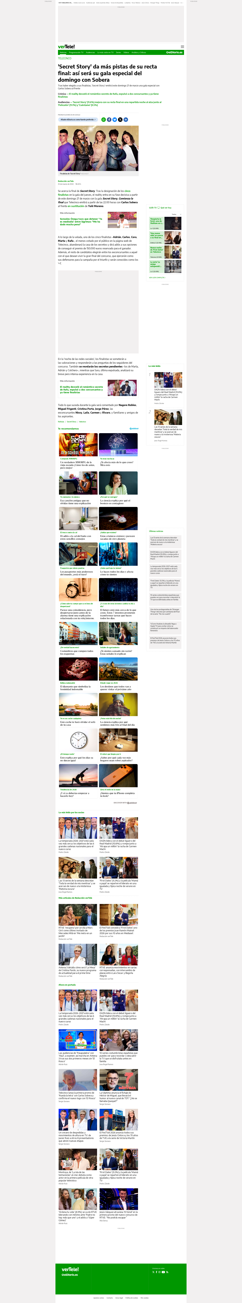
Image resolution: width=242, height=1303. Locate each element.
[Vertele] (70, 1269)
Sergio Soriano (64, 1101)
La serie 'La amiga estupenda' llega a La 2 (155, 264)
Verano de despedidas (117, 3)
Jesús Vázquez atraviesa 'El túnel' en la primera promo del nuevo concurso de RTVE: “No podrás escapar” (119, 1214)
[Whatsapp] (103, 119)
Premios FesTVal (165, 3)
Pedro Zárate (64, 852)
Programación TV (76, 52)
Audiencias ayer (90, 3)
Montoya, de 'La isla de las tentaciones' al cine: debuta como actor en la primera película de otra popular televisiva (76, 1176)
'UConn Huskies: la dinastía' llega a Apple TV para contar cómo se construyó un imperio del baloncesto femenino (164, 627)
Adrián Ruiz (63, 1064)
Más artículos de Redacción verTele (75, 898)
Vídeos (126, 52)
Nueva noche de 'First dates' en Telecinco (156, 250)
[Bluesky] (114, 119)
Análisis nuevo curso (79, 3)
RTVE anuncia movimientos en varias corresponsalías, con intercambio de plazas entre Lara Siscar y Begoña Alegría (118, 971)
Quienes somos (99, 1298)
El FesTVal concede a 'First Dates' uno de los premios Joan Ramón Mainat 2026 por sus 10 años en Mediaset (118, 930)
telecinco (82, 422)
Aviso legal (119, 1298)
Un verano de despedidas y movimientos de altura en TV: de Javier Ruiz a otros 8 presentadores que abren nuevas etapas (76, 1136)
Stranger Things (154, 3)
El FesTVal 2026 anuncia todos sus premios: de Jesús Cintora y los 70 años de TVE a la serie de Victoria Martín (119, 1135)
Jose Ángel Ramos (65, 892)
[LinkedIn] (126, 119)
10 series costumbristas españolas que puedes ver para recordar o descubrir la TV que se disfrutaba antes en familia (119, 1057)
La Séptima (127, 3)
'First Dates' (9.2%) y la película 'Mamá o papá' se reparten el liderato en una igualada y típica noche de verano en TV (119, 884)
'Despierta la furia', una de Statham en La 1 (156, 221)
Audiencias (90, 52)
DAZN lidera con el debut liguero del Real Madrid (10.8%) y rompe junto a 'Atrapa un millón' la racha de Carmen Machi (118, 844)
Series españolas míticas (103, 3)
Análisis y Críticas (139, 52)
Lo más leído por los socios (71, 812)
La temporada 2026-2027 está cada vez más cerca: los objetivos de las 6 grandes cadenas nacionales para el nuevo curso (76, 844)
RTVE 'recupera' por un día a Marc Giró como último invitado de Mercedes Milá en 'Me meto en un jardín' (76, 931)
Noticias (63, 52)
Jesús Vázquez (175, 3)
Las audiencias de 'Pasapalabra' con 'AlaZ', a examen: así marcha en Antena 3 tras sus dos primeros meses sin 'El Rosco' (78, 1057)
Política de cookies (132, 1298)
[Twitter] (120, 119)
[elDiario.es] (70, 1274)
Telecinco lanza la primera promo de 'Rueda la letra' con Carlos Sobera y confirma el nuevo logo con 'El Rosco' (77, 1095)
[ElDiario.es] (174, 52)
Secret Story (71, 422)
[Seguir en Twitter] (153, 1272)
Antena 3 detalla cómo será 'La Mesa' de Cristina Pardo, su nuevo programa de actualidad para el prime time (77, 970)
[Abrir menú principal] (182, 47)
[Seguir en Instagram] (159, 1272)
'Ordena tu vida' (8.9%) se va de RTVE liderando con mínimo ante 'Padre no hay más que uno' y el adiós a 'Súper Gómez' (78, 1216)
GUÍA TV (160, 208)
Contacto (110, 1298)
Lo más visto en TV (105, 52)
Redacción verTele (66, 181)
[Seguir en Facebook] (156, 1272)
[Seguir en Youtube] (163, 1272)
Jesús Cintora (145, 3)
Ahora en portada (67, 985)
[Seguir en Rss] (167, 1272)
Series (118, 52)
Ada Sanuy (104, 1221)
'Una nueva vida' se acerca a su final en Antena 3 (156, 235)
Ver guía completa (157, 278)
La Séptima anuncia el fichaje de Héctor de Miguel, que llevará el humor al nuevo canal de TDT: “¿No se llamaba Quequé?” (118, 1096)
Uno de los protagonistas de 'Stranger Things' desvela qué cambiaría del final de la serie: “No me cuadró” (164, 611)
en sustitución (76, 206)
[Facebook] (109, 119)
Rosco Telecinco (136, 3)
